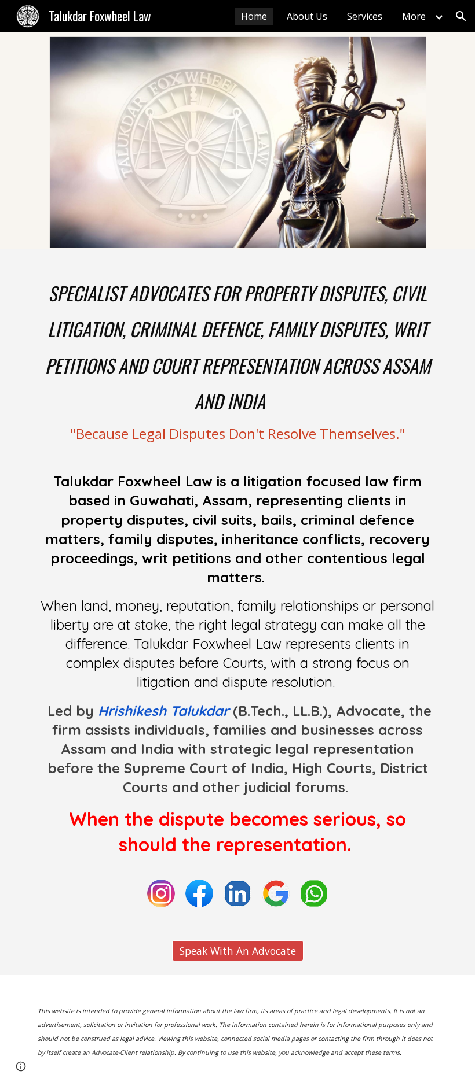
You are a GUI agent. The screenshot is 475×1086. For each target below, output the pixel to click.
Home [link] (254, 16)
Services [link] (364, 16)
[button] (461, 16)
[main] (237, 568)
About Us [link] (307, 16)
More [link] (414, 16)
